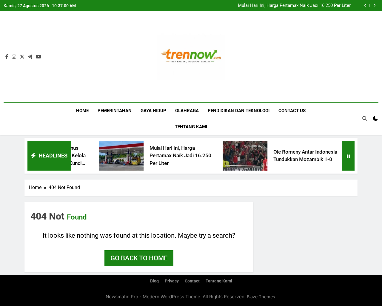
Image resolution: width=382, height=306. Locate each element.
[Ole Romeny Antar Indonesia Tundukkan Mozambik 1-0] (238, 155)
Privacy (172, 281)
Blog (154, 281)
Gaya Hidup (153, 110)
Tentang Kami (191, 126)
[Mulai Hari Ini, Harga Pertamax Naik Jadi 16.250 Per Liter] (115, 155)
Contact (192, 281)
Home (82, 110)
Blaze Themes (261, 296)
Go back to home (138, 258)
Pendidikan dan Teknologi (238, 110)
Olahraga (187, 110)
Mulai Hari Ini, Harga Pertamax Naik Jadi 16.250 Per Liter (294, 5)
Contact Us (292, 110)
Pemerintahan (115, 110)
